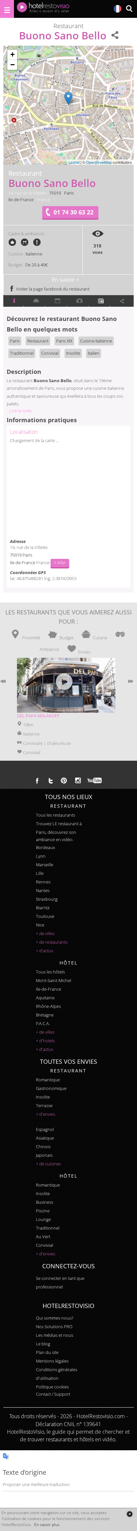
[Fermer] (129, 1514)
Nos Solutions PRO (54, 1326)
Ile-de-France (21, 200)
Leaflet (73, 162)
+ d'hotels (45, 1041)
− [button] (12, 65)
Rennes (43, 882)
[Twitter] (50, 780)
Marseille (44, 865)
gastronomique (51, 1088)
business (44, 1202)
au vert (43, 1236)
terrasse (44, 1105)
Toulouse (45, 916)
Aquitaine (45, 998)
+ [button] (12, 54)
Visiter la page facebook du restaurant (52, 289)
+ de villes (45, 933)
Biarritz (43, 908)
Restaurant (38, 341)
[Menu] (7, 9)
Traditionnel (22, 353)
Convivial (50, 353)
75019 (55, 193)
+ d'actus (44, 951)
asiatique (45, 1138)
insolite (43, 1097)
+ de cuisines (48, 1164)
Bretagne (45, 1015)
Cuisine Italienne (96, 341)
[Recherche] (129, 9)
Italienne (34, 254)
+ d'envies (45, 1114)
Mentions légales (52, 1361)
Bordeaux (45, 847)
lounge (43, 1219)
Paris (69, 193)
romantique (48, 1080)
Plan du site (47, 1352)
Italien (93, 353)
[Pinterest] (64, 780)
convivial (44, 1245)
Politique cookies (52, 1387)
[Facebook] (37, 780)
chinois (43, 1146)
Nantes (43, 890)
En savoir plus (47, 1524)
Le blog (43, 1344)
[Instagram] (78, 781)
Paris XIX (64, 341)
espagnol (45, 1129)
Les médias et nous (54, 1335)
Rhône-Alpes (48, 1006)
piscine (43, 1211)
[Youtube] (95, 780)
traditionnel (48, 1228)
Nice (40, 925)
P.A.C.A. (43, 1023)
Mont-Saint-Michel (53, 980)
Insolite (73, 353)
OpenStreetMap (99, 162)
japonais (44, 1155)
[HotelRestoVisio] (43, 9)
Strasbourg (47, 899)
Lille (40, 873)
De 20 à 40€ (36, 265)
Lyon (41, 856)
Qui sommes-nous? (54, 1318)
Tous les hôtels (50, 972)
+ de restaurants (52, 942)
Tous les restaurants (55, 815)
